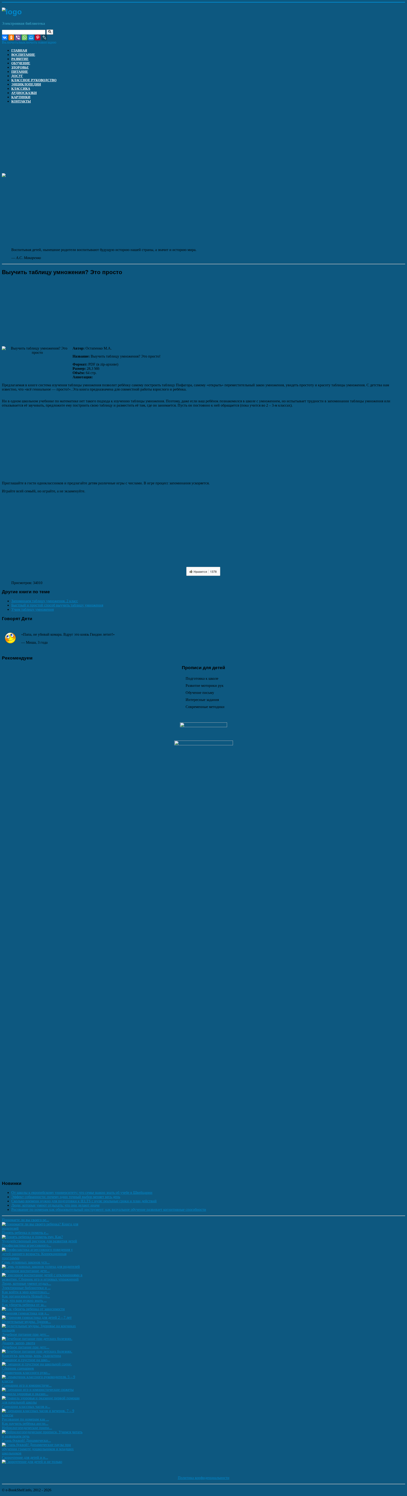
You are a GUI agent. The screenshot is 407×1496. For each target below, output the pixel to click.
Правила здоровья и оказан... (25, 1394)
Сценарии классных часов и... (26, 1407)
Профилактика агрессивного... (26, 1245)
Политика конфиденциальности (203, 1478)
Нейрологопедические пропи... (27, 1428)
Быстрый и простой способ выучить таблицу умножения (57, 605)
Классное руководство (34, 80)
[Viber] (18, 37)
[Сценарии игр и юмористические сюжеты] (38, 1390)
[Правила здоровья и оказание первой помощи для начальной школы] (42, 1402)
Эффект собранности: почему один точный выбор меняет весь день (65, 1197)
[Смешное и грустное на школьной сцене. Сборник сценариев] (42, 1368)
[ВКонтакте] (5, 37)
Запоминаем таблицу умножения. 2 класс (44, 601)
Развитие (19, 59)
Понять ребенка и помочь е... (25, 1233)
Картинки (20, 97)
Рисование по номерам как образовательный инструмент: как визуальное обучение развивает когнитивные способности (108, 1210)
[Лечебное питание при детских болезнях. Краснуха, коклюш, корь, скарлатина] (42, 1356)
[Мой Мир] (31, 37)
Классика (20, 89)
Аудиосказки (24, 93)
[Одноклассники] (11, 37)
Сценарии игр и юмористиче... (27, 1385)
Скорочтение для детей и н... (25, 1457)
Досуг (17, 76)
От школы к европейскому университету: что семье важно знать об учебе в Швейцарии (81, 1193)
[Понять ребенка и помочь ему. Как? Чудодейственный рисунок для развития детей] (42, 1241)
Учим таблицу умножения (32, 609)
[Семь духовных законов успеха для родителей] (41, 1267)
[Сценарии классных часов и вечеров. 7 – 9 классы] (42, 1415)
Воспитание (23, 55)
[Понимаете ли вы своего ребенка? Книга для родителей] (42, 1228)
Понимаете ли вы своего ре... (25, 1220)
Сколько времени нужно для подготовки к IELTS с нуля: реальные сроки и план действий (84, 1201)
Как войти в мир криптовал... (25, 1292)
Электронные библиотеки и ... (26, 1288)
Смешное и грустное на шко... (26, 1360)
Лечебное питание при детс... (25, 1334)
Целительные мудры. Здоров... (26, 1322)
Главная (19, 50)
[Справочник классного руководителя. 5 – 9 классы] (42, 1381)
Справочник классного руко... (26, 1373)
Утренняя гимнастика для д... (25, 1313)
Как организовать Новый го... (26, 1296)
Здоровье (20, 67)
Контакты (21, 101)
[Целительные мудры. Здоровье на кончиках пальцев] (42, 1330)
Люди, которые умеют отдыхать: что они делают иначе (55, 1205)
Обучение (20, 63)
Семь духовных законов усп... (26, 1262)
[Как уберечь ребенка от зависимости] (33, 1309)
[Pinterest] (38, 37)
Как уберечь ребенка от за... (24, 1305)
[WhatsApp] (24, 37)
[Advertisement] (143, 140)
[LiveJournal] (44, 37)
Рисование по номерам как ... (25, 1419)
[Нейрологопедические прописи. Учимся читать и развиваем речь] (42, 1436)
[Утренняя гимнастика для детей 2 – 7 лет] (37, 1317)
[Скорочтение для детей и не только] (32, 1462)
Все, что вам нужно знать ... (24, 1300)
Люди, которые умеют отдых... (26, 1284)
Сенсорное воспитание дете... (26, 1271)
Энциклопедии (26, 84)
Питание (19, 72)
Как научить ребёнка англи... (25, 1424)
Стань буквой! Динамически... (26, 1440)
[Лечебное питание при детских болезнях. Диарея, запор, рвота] (42, 1343)
